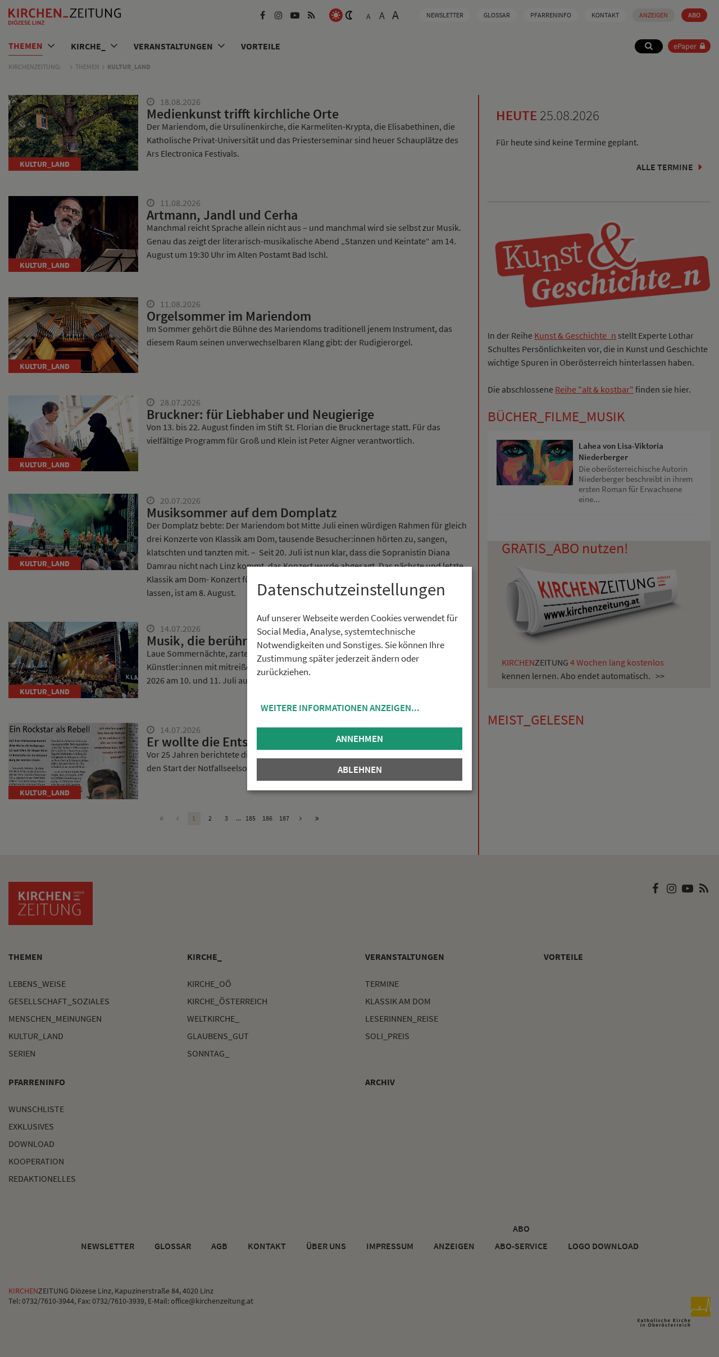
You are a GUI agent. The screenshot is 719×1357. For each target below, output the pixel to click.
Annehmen (359, 738)
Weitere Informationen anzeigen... (340, 708)
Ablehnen (360, 769)
